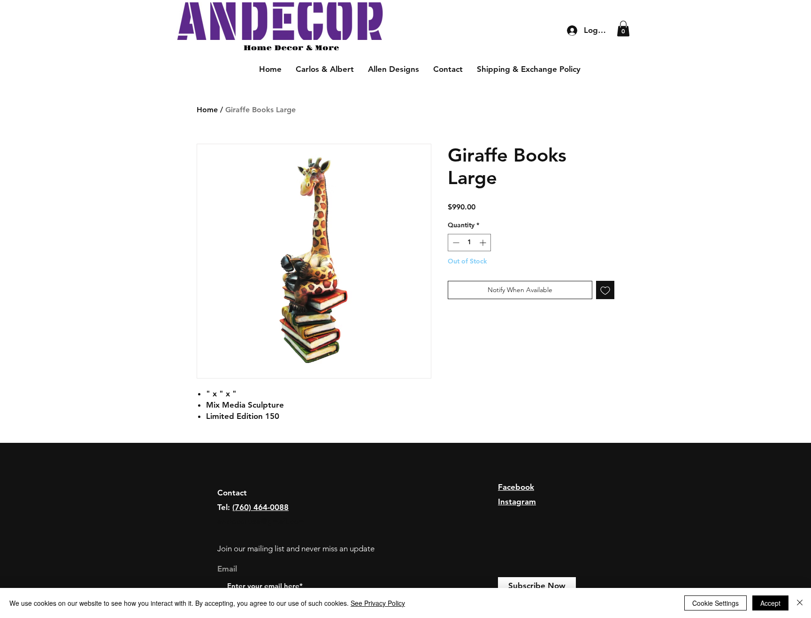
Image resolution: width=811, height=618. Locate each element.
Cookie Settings (715, 603)
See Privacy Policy (378, 603)
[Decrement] (455, 242)
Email (227, 569)
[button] (623, 28)
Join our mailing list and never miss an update (296, 548)
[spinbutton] (469, 242)
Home (207, 109)
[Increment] (484, 242)
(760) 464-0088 (260, 507)
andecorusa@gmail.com (261, 521)
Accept (770, 603)
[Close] (799, 602)
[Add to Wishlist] (605, 290)
